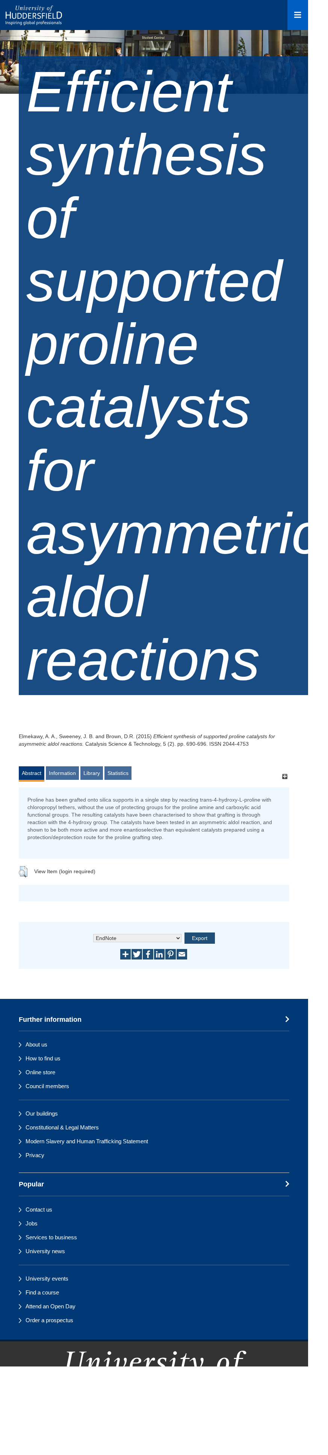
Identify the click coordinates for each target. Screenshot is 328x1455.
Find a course (42, 1292)
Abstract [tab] (31, 773)
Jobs (32, 1223)
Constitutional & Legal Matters (62, 1127)
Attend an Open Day (51, 1306)
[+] (284, 776)
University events (47, 1278)
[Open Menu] (297, 15)
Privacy (35, 1155)
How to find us (43, 1058)
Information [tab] (62, 773)
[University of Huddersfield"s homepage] (154, 1397)
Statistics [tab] (117, 773)
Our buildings (42, 1113)
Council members (47, 1086)
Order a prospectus (49, 1320)
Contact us (39, 1209)
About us (36, 1044)
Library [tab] (91, 773)
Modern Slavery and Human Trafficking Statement (87, 1141)
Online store (40, 1072)
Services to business (51, 1237)
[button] (23, 871)
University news (45, 1251)
